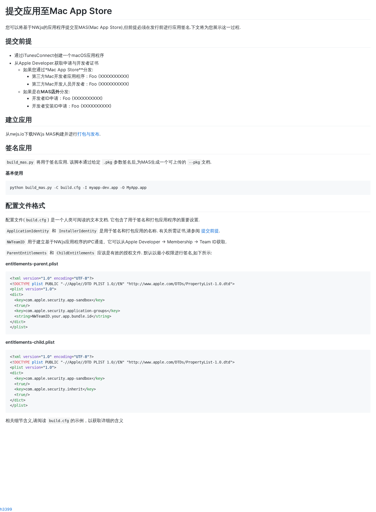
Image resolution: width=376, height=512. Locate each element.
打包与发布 (88, 134)
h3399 (6, 509)
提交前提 (210, 230)
